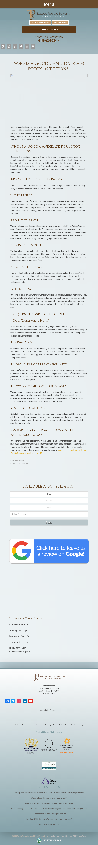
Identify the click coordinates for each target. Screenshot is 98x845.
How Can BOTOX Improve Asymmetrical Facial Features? (49, 819)
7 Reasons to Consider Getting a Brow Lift (49, 814)
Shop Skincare (49, 29)
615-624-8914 (49, 38)
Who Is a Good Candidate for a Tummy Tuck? (49, 798)
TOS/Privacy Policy (80, 836)
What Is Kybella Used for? (49, 824)
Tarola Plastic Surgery (49, 15)
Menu (49, 4)
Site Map (68, 836)
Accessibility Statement (49, 710)
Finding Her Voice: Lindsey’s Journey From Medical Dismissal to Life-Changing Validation (49, 793)
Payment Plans (60, 22)
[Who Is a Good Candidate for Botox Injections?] (49, 76)
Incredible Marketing (56, 836)
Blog (22, 461)
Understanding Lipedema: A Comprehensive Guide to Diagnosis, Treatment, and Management (49, 809)
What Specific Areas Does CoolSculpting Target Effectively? (49, 803)
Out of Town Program (40, 22)
